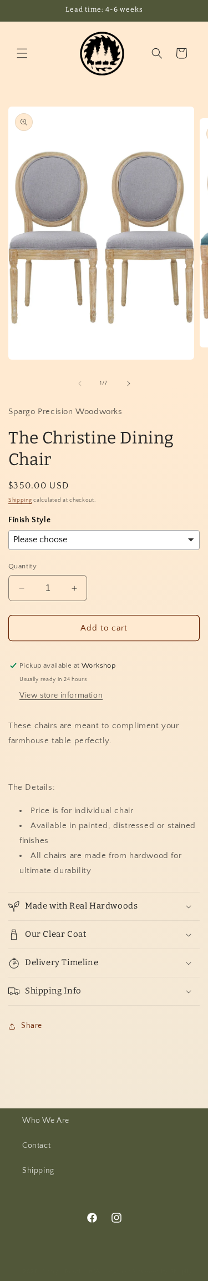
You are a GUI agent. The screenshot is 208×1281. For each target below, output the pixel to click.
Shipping (20, 500)
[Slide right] (128, 383)
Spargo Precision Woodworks (86, 1271)
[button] (22, 53)
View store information (61, 695)
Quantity (22, 566)
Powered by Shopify (162, 1271)
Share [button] (31, 1025)
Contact (36, 1145)
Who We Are (45, 1120)
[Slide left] (80, 383)
